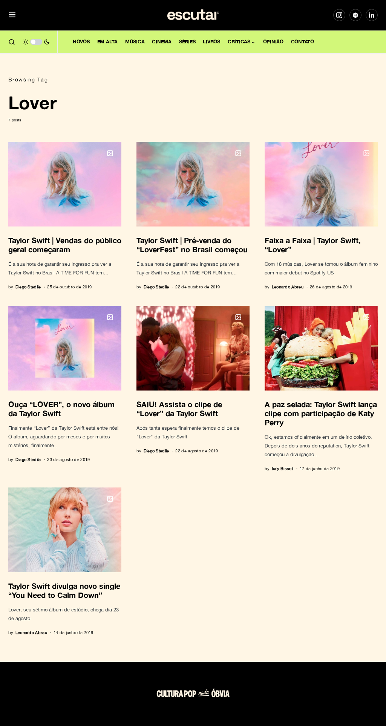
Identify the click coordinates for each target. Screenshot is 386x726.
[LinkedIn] (372, 15)
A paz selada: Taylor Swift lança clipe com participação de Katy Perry (321, 413)
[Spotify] (355, 15)
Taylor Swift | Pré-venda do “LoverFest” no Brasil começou (192, 245)
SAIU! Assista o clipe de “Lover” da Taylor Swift (179, 409)
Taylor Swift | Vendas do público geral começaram (64, 245)
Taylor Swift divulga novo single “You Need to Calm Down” (64, 590)
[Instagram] (339, 15)
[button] (12, 15)
